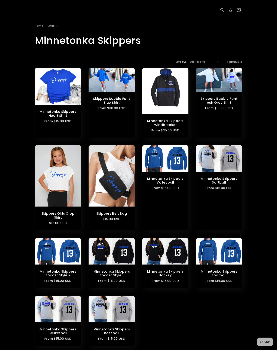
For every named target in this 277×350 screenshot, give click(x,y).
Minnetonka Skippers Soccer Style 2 (58, 274)
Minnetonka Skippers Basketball (58, 331)
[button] (52, 26)
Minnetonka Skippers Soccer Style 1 (111, 274)
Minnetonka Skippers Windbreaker (165, 123)
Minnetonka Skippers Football (219, 274)
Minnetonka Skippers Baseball (111, 331)
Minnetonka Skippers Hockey (165, 274)
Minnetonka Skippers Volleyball (165, 181)
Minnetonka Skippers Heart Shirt (58, 114)
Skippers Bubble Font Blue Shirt (111, 101)
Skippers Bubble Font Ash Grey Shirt (219, 101)
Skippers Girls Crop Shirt (58, 216)
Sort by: (181, 62)
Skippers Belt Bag (111, 214)
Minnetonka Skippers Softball (219, 181)
